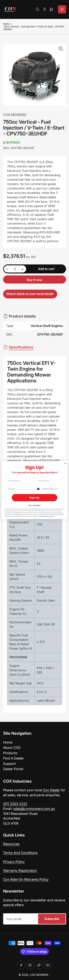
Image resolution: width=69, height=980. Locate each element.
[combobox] (38, 489)
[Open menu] (62, 9)
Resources (11, 844)
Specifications (21, 347)
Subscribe (51, 919)
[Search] (37, 9)
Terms (52, 516)
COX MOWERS (14, 115)
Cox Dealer (51, 790)
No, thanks (34, 505)
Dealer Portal (13, 769)
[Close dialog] (65, 463)
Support (9, 764)
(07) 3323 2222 (15, 804)
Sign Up (34, 497)
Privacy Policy (14, 862)
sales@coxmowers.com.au (34, 809)
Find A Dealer (13, 758)
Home (6, 23)
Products (10, 753)
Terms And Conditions (20, 853)
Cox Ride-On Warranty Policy (26, 879)
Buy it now (34, 280)
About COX (11, 748)
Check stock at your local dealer (30, 294)
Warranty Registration (20, 870)
